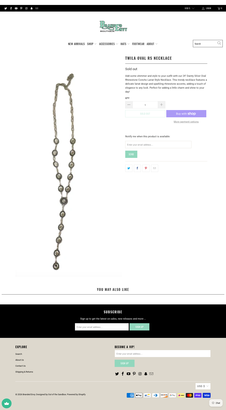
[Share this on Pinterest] (146, 168)
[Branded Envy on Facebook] (10, 8)
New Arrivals (76, 44)
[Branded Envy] (113, 26)
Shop (90, 44)
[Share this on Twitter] (128, 168)
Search (18, 354)
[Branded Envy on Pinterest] (21, 8)
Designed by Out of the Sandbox (51, 394)
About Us (19, 360)
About (151, 44)
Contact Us (20, 366)
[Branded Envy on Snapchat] (31, 8)
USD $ (187, 8)
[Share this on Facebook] (137, 168)
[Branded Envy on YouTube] (16, 8)
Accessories (107, 44)
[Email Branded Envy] (36, 8)
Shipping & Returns (24, 372)
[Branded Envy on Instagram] (26, 8)
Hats (124, 44)
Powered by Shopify (76, 394)
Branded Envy (29, 394)
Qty (127, 98)
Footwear (138, 44)
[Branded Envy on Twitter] (5, 8)
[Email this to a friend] (154, 168)
